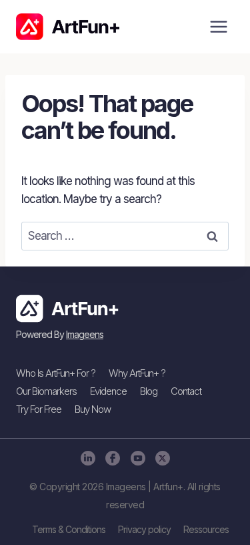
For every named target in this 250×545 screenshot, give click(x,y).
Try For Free (38, 409)
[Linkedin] (87, 457)
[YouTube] (137, 457)
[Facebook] (112, 457)
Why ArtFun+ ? (137, 373)
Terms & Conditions (68, 529)
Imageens (84, 334)
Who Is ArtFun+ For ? (55, 373)
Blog (148, 391)
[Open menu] (218, 26)
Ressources (206, 529)
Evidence (108, 391)
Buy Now (93, 409)
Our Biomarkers (46, 391)
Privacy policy (144, 529)
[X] (162, 457)
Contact (186, 391)
